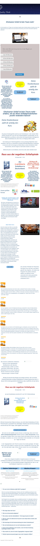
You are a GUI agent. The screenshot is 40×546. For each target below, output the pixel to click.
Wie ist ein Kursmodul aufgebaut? (10, 513)
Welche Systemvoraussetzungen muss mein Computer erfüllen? (17, 534)
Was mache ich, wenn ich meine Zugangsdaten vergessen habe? (18, 531)
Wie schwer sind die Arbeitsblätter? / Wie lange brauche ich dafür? (18, 516)
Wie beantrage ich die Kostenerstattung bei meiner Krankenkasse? (18, 522)
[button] (20, 17)
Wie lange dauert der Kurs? (9, 510)
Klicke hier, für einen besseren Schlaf (20, 84)
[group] (10, 473)
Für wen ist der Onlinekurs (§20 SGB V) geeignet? (14, 489)
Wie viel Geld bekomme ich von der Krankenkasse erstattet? (17, 525)
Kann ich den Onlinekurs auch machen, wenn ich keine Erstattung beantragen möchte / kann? (17, 528)
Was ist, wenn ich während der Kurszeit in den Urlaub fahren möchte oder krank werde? (19, 519)
